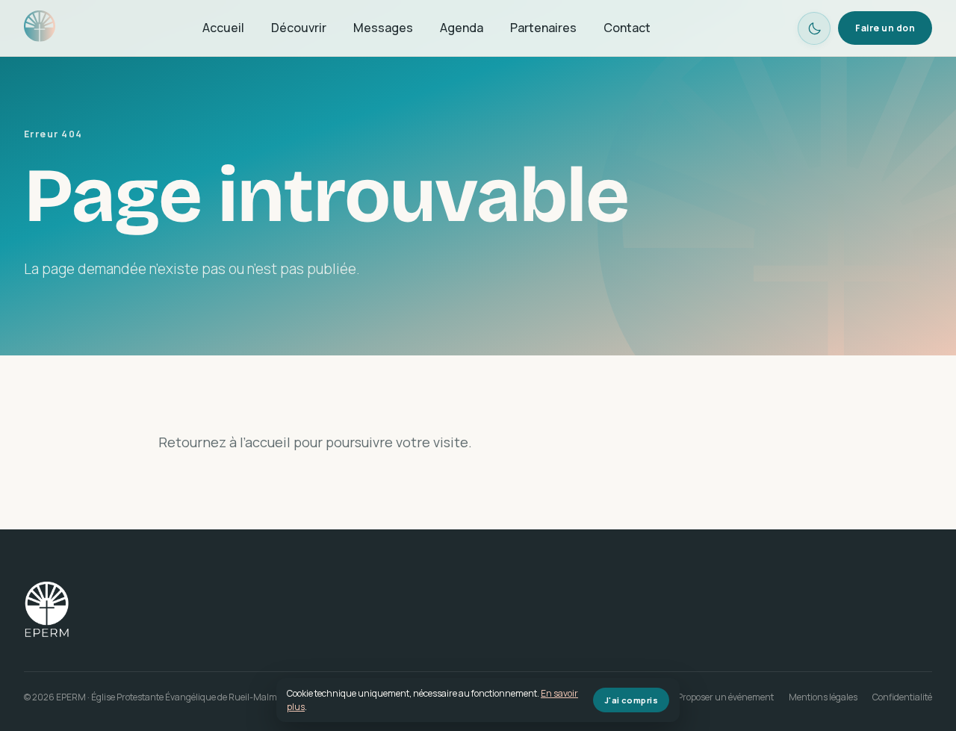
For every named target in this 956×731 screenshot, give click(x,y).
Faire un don (885, 28)
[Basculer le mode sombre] (814, 28)
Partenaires (543, 27)
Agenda (461, 27)
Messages (383, 27)
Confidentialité (902, 697)
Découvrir (298, 27)
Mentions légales (823, 697)
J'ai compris (631, 700)
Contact (627, 27)
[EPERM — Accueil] (39, 28)
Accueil (223, 27)
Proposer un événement (725, 697)
